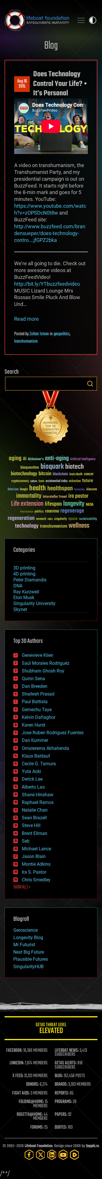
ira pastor (78, 496)
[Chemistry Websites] (51, 419)
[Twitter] (40, 1155)
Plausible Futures (30, 959)
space (73, 518)
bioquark (52, 467)
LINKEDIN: (17, 1063)
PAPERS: (61, 1114)
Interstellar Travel (55, 497)
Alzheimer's (36, 459)
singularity (60, 519)
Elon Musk (23, 597)
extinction (75, 481)
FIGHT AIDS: (21, 1093)
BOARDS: (61, 1084)
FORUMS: (36, 1127)
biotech (74, 467)
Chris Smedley (36, 879)
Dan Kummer (35, 740)
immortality (28, 496)
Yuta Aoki (31, 771)
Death (41, 481)
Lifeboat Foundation (38, 1146)
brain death (75, 474)
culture (33, 481)
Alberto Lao (33, 787)
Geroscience (25, 930)
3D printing (24, 568)
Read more (26, 319)
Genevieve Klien (37, 655)
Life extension (27, 504)
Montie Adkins (36, 864)
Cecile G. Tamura (39, 763)
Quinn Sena (33, 678)
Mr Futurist (24, 944)
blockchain (60, 474)
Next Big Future (28, 952)
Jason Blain (34, 856)
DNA (17, 586)
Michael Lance (36, 848)
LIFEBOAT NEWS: (67, 1050)
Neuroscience (26, 512)
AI (24, 459)
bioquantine (29, 467)
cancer (89, 474)
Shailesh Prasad (38, 694)
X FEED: (17, 1076)
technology (27, 526)
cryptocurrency (20, 481)
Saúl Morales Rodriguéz (45, 663)
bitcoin (45, 474)
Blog (51, 46)
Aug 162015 (22, 84)
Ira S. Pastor (34, 872)
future (87, 480)
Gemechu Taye (37, 709)
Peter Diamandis (29, 580)
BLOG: (59, 1076)
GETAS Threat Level (51, 1029)
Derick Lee (32, 779)
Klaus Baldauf (36, 756)
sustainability (88, 519)
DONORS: (32, 1084)
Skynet (20, 609)
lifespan (53, 504)
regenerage (72, 511)
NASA (90, 505)
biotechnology (24, 474)
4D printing (24, 574)
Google (24, 489)
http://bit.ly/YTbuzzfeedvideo (47, 284)
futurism (13, 490)
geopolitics (62, 334)
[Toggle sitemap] (81, 20)
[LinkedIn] (51, 1155)
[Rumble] (74, 1155)
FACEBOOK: (14, 1050)
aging (15, 458)
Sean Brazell (34, 817)
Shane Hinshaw (37, 794)
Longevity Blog (28, 937)
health (37, 488)
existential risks (56, 481)
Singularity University (34, 603)
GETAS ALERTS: (65, 1063)
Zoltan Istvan (39, 334)
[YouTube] (63, 1155)
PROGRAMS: (63, 1102)
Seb (25, 841)
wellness (79, 526)
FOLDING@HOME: (31, 1102)
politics (39, 512)
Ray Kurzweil (26, 591)
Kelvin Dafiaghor (38, 717)
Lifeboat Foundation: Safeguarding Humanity (37, 20)
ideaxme (91, 490)
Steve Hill (31, 825)
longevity (73, 504)
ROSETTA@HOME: (30, 1114)
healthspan (60, 488)
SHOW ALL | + (22, 887)
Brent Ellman (34, 833)
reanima (52, 511)
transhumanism (26, 341)
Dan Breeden (34, 686)
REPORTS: (62, 1093)
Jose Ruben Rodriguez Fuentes (53, 732)
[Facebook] (29, 1155)
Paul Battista (35, 701)
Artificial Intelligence (82, 459)
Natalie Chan (35, 810)
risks (50, 519)
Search (90, 383)
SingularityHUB (28, 966)
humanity (79, 489)
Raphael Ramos (38, 802)
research (41, 519)
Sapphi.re (92, 1146)
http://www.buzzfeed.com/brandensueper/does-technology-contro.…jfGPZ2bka (49, 233)
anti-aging (57, 458)
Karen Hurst (33, 725)
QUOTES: (61, 1127)
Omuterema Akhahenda (45, 748)
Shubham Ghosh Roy (43, 671)
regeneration (21, 518)
